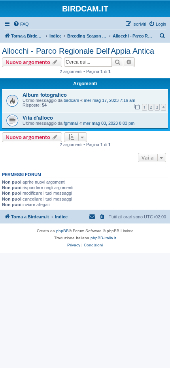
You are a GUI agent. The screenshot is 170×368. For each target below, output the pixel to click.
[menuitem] (21, 24)
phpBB (62, 231)
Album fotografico (45, 95)
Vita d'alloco (38, 118)
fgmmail (71, 123)
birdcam (71, 100)
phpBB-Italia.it (103, 238)
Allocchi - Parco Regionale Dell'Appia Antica (78, 51)
